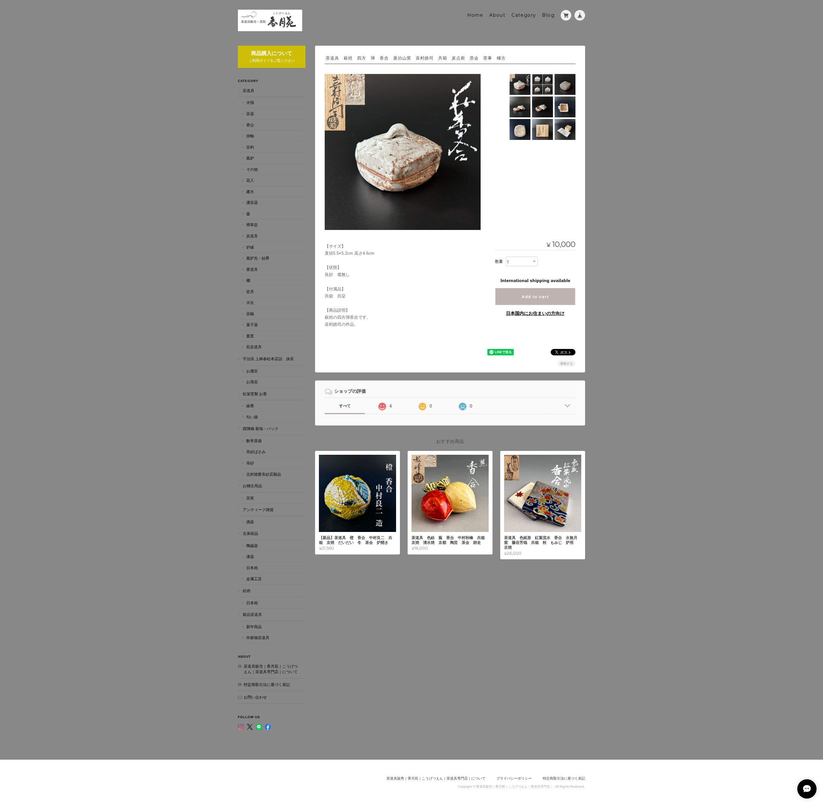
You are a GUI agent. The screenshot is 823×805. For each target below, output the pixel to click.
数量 (499, 261)
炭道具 (252, 236)
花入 (250, 180)
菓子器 (252, 325)
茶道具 (248, 90)
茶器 (250, 114)
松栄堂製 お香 (255, 394)
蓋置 (250, 336)
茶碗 (250, 314)
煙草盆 (252, 225)
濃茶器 (252, 202)
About (497, 15)
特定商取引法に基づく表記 (267, 684)
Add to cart (535, 296)
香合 (250, 125)
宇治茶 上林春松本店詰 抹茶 (268, 359)
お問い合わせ (255, 697)
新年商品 (254, 627)
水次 (250, 302)
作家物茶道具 (257, 638)
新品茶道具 (252, 614)
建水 (250, 191)
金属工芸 (254, 579)
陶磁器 (252, 546)
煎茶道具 (254, 347)
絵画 (246, 591)
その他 (252, 169)
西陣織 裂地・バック (260, 428)
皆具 (250, 291)
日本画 (252, 568)
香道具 (252, 269)
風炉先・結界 (257, 258)
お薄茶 (252, 382)
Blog (548, 15)
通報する (566, 363)
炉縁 (250, 247)
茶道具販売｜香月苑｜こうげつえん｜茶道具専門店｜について (271, 669)
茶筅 (250, 498)
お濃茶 (252, 371)
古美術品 (250, 533)
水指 (250, 102)
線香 (250, 406)
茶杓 (250, 147)
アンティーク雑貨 (258, 510)
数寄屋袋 (254, 441)
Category (523, 15)
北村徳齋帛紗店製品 (263, 474)
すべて (345, 406)
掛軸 (250, 136)
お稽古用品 (252, 486)
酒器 (250, 522)
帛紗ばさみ (256, 452)
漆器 (250, 556)
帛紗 (250, 463)
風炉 (250, 158)
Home (475, 15)
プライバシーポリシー (514, 778)
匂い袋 (252, 417)
